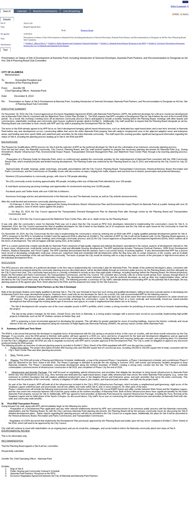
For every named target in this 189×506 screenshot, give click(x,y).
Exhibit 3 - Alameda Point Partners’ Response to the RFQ (123, 43)
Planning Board (87, 30)
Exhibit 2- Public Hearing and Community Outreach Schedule (73, 43)
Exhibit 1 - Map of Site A (35, 43)
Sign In (185, 2)
